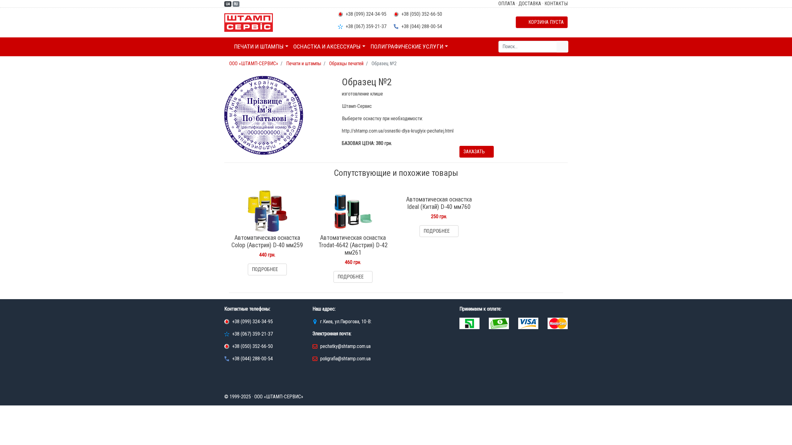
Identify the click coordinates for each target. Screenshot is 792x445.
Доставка (530, 3)
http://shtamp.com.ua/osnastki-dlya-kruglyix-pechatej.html (398, 131)
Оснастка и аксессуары (327, 46)
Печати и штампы (259, 46)
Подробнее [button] (265, 269)
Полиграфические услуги (406, 46)
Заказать (474, 152)
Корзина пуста (543, 22)
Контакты (556, 3)
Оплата (506, 3)
